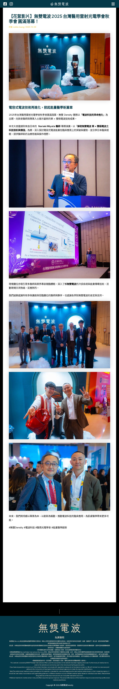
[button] (113, 4)
